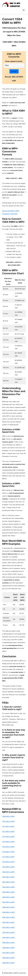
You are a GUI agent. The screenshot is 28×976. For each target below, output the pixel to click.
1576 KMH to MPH (8, 852)
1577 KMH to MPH (8, 857)
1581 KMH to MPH (8, 877)
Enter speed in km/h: (14, 61)
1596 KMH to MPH (8, 947)
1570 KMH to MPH (8, 821)
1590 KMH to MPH (8, 917)
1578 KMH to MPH (8, 862)
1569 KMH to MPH (8, 816)
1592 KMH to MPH (8, 927)
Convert (14, 71)
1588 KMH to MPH (8, 907)
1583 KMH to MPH (8, 887)
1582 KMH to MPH (8, 882)
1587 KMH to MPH (8, 902)
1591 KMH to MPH (8, 922)
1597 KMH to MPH (8, 953)
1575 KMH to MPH (8, 846)
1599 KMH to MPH (8, 963)
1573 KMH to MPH (8, 836)
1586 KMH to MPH (8, 897)
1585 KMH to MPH (8, 892)
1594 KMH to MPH (8, 937)
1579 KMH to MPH (8, 867)
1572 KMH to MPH (8, 831)
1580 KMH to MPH (8, 872)
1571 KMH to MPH (8, 826)
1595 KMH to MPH (8, 942)
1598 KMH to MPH (8, 958)
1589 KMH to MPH (8, 912)
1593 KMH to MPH (8, 932)
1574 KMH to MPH (8, 841)
